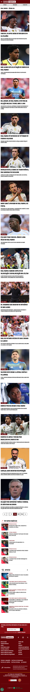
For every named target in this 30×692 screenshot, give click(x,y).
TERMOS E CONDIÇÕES (5, 660)
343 (18, 514)
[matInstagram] (23, 637)
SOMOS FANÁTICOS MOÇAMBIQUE (8, 654)
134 (15, 514)
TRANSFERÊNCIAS (5, 643)
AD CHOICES (24, 662)
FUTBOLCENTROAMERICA (23, 649)
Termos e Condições (21, 632)
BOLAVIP (20, 651)
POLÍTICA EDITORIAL (15, 662)
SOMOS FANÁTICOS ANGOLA (6, 652)
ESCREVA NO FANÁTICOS (23, 647)
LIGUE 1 (2, 645)
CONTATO (20, 645)
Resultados (15, 4)
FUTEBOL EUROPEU (5, 649)
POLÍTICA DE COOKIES (5, 662)
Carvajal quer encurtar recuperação (13, 471)
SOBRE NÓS (20, 642)
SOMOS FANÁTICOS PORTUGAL (7, 651)
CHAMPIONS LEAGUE (5, 647)
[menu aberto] (1, 2)
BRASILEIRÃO (4, 642)
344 (22, 514)
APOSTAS (20, 654)
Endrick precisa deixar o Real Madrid (13, 406)
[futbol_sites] (6, 668)
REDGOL (20, 652)
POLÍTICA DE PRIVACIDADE (17, 660)
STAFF (19, 643)
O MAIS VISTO (25, 4)
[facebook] (18, 637)
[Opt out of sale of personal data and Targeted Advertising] (2, 689)
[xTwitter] (27, 637)
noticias (4, 4)
